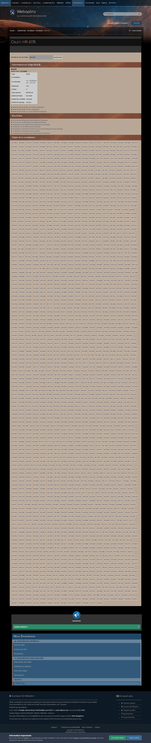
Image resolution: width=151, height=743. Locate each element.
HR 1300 (51, 465)
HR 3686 (85, 433)
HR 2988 (27, 371)
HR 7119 (57, 209)
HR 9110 (102, 473)
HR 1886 (110, 382)
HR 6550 (78, 430)
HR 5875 (106, 315)
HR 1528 (97, 516)
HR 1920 (118, 532)
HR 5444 (35, 327)
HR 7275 (21, 489)
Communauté (48, 3)
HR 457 (83, 473)
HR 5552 (50, 292)
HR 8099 (21, 532)
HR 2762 (62, 170)
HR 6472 (113, 512)
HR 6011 (106, 563)
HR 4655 (71, 496)
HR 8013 (43, 398)
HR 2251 (77, 406)
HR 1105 (127, 205)
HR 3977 (14, 355)
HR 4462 (98, 304)
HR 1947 (109, 489)
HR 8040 (71, 359)
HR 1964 (35, 457)
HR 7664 (106, 386)
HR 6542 (98, 394)
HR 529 (33, 551)
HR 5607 (64, 217)
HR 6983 (91, 260)
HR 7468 (91, 221)
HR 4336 (106, 544)
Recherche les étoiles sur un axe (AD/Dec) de (29, 111)
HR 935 (35, 241)
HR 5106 (21, 563)
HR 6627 (35, 418)
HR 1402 (132, 532)
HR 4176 (43, 433)
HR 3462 (76, 308)
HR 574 (14, 178)
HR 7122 (98, 260)
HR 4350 (77, 260)
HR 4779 (78, 343)
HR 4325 (28, 162)
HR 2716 (41, 504)
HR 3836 (91, 150)
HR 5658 (98, 504)
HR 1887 (98, 170)
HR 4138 (135, 166)
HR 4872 (35, 422)
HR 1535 (78, 378)
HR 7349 (21, 500)
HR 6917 (43, 500)
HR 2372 (125, 524)
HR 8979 (71, 548)
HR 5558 (14, 253)
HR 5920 (120, 433)
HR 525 (133, 390)
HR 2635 (130, 489)
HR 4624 (99, 433)
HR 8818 (78, 500)
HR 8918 (135, 347)
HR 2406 (35, 536)
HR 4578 (112, 355)
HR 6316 (98, 198)
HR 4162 (77, 182)
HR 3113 (133, 170)
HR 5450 (120, 272)
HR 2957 (76, 390)
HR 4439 (105, 296)
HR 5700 (35, 386)
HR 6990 (106, 485)
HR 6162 (113, 375)
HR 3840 (21, 288)
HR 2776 (43, 449)
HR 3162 (98, 312)
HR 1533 (42, 182)
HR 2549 (14, 194)
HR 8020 (99, 386)
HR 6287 (127, 272)
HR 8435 (120, 437)
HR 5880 (99, 512)
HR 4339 (14, 485)
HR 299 (42, 260)
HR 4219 (42, 257)
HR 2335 (90, 323)
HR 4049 (56, 257)
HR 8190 (135, 410)
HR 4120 (57, 245)
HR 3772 (116, 508)
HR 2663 (43, 461)
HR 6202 (21, 339)
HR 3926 (131, 508)
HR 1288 (113, 260)
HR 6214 (64, 410)
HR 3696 (84, 150)
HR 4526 (113, 272)
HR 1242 (64, 202)
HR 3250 (50, 496)
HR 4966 (14, 563)
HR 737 (125, 233)
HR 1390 (119, 241)
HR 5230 (43, 410)
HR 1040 (43, 158)
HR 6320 (78, 422)
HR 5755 (43, 555)
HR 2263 (85, 315)
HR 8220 (64, 473)
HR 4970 (28, 469)
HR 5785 (71, 469)
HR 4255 (28, 382)
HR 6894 (64, 292)
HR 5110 (113, 190)
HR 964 (45, 465)
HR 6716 (57, 453)
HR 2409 (64, 477)
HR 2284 (34, 371)
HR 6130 (50, 386)
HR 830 (90, 516)
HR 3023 (94, 551)
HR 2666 (63, 225)
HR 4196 (91, 174)
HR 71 (132, 520)
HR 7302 (21, 516)
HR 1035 (120, 146)
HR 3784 (134, 284)
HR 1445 (125, 532)
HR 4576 (127, 280)
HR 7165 (14, 268)
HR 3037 (120, 229)
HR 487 (28, 441)
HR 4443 (35, 485)
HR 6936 (70, 257)
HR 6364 (126, 331)
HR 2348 (76, 441)
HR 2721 (21, 343)
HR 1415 (76, 323)
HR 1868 (35, 257)
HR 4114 (92, 142)
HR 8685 (21, 276)
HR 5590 (126, 312)
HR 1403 (77, 414)
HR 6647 (71, 555)
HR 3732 (134, 363)
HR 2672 (85, 186)
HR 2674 (63, 304)
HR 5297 (42, 170)
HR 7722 (106, 422)
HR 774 (56, 457)
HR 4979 (91, 178)
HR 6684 (64, 493)
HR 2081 (21, 544)
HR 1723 (113, 202)
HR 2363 (120, 418)
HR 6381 (64, 386)
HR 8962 (43, 473)
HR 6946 (57, 418)
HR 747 (49, 457)
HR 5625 (78, 512)
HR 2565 (41, 371)
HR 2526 (119, 355)
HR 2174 (99, 418)
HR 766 (63, 481)
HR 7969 (64, 339)
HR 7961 (43, 516)
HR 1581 (63, 414)
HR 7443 (126, 371)
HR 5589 (135, 158)
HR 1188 (91, 237)
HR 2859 (101, 465)
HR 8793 (71, 500)
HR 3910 (35, 363)
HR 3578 (28, 520)
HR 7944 (21, 457)
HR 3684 (50, 162)
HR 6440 (78, 402)
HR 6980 (64, 359)
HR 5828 (99, 528)
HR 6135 (120, 304)
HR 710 (104, 493)
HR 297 (14, 504)
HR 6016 (21, 264)
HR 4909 (83, 504)
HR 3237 (112, 170)
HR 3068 (120, 363)
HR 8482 (92, 548)
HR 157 (78, 296)
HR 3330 (77, 221)
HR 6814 (28, 540)
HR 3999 (91, 351)
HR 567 (85, 237)
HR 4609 (127, 477)
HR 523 (20, 465)
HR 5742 (98, 233)
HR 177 (84, 493)
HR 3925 (98, 406)
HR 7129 (135, 264)
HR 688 (49, 481)
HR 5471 (56, 146)
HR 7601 (50, 315)
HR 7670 (21, 414)
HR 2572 (120, 284)
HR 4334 (21, 284)
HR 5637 (113, 319)
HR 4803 (35, 288)
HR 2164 (112, 481)
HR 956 (45, 551)
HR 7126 (120, 469)
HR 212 (20, 524)
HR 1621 (120, 182)
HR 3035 (28, 205)
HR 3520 (92, 186)
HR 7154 (120, 453)
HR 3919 (49, 182)
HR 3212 (70, 260)
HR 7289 (85, 272)
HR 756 (39, 551)
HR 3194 (91, 390)
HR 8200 (85, 367)
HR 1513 (64, 315)
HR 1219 (133, 402)
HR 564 (63, 489)
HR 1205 (50, 194)
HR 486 (119, 520)
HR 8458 (14, 457)
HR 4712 (127, 249)
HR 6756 (64, 453)
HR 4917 (35, 493)
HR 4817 (92, 162)
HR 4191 (127, 221)
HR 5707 (127, 319)
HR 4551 (122, 335)
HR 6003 (135, 536)
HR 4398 (43, 469)
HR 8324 (98, 221)
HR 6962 (85, 445)
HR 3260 (77, 217)
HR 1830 (58, 465)
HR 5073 (85, 469)
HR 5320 (127, 433)
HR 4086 (85, 253)
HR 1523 (106, 202)
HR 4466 (21, 237)
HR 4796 (99, 477)
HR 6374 (126, 504)
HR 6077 (126, 300)
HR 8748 (106, 166)
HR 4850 (35, 520)
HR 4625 (14, 300)
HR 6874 (57, 327)
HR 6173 (91, 331)
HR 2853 (113, 363)
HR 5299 (77, 241)
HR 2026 (54, 524)
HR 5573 (113, 315)
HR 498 (42, 414)
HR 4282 (120, 406)
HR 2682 (35, 433)
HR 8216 (84, 249)
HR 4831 (35, 166)
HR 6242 (135, 528)
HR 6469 (112, 308)
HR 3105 (98, 363)
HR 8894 (135, 327)
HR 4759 (43, 367)
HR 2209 (35, 174)
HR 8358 (127, 386)
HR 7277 (43, 481)
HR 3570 (105, 406)
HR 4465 (113, 477)
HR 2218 (21, 496)
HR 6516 (77, 249)
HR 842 (111, 532)
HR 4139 (92, 559)
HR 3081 (80, 465)
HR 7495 (99, 202)
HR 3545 (95, 426)
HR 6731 (99, 520)
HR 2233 (21, 375)
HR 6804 (28, 296)
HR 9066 (43, 174)
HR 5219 (14, 170)
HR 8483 (127, 469)
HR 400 (127, 500)
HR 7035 (28, 500)
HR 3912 (106, 158)
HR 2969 (56, 241)
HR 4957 (21, 327)
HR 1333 (69, 323)
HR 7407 (14, 335)
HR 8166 (14, 390)
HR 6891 (57, 202)
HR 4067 (105, 441)
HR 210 (42, 304)
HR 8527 (120, 461)
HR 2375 (127, 229)
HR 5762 (119, 312)
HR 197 (63, 233)
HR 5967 (84, 182)
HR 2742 (63, 190)
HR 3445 (113, 142)
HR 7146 (106, 280)
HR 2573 (14, 520)
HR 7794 (91, 249)
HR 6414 (21, 540)
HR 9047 (78, 359)
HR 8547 (71, 327)
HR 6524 (99, 347)
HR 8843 (57, 382)
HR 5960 (49, 190)
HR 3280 (120, 202)
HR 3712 (49, 268)
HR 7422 (57, 548)
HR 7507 (28, 315)
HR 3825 (77, 146)
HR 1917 (14, 257)
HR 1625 (81, 508)
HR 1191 (98, 445)
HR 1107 (57, 516)
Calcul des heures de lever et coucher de (28, 107)
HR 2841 (28, 461)
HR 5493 (64, 422)
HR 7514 (120, 500)
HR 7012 (21, 174)
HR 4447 (69, 371)
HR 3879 (64, 375)
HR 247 (92, 288)
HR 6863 (78, 437)
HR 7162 (85, 229)
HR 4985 (71, 544)
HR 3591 (28, 154)
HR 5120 (85, 461)
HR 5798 (43, 284)
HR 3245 (91, 406)
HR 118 (21, 225)
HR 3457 (63, 150)
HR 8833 (43, 489)
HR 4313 (57, 280)
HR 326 (27, 465)
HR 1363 (74, 508)
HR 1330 (91, 284)
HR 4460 (64, 162)
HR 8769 (14, 315)
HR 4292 (28, 485)
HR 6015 (71, 520)
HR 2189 (50, 461)
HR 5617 (99, 449)
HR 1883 (84, 351)
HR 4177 (28, 166)
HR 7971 (21, 315)
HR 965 (63, 355)
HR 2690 (70, 406)
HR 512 (113, 520)
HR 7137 (57, 186)
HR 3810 (106, 559)
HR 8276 (35, 516)
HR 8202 (43, 312)
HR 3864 (78, 477)
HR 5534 (92, 512)
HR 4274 (120, 559)
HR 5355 (57, 555)
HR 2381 (50, 280)
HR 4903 (50, 544)
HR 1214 (64, 209)
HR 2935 (106, 418)
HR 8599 (21, 390)
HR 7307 (78, 367)
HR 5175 (50, 563)
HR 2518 (105, 237)
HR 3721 (111, 516)
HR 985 (56, 178)
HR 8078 (106, 548)
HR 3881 (105, 205)
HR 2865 (64, 347)
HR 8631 (113, 410)
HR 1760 (78, 319)
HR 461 (21, 331)
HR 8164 (57, 378)
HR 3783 (35, 559)
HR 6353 (112, 371)
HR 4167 (106, 142)
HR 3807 (127, 257)
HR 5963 (120, 496)
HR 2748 (14, 209)
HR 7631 (64, 382)
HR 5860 (43, 359)
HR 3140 (70, 233)
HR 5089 (127, 142)
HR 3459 (57, 162)
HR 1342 (105, 532)
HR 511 (85, 363)
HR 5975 (64, 555)
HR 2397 (28, 394)
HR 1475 (135, 461)
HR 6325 (99, 375)
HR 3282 (35, 178)
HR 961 (78, 284)
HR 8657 (35, 312)
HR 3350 (98, 205)
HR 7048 (35, 500)
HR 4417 (21, 485)
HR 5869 (106, 449)
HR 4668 (85, 194)
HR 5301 (14, 186)
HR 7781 (14, 441)
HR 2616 (57, 347)
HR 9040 (106, 437)
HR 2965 (35, 449)
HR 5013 (92, 253)
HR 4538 (84, 190)
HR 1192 (116, 473)
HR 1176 (85, 378)
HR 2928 (60, 426)
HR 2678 (77, 268)
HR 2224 (14, 496)
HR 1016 (56, 312)
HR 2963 (92, 418)
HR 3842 (84, 304)
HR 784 (69, 457)
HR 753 (88, 489)
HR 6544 (64, 327)
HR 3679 (63, 241)
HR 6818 (57, 292)
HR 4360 (119, 441)
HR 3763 (14, 382)
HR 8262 (28, 319)
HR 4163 (126, 174)
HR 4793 (50, 512)
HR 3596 (14, 386)
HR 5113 (35, 367)
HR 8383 (105, 182)
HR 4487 (28, 217)
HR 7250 (78, 453)
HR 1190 (113, 166)
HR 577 (126, 520)
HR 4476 (14, 284)
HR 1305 (80, 398)
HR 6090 (120, 563)
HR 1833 (90, 457)
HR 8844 (92, 500)
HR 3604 (87, 465)
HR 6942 (127, 217)
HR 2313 (104, 524)
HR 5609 (98, 308)
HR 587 (70, 308)
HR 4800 (113, 304)
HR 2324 (118, 524)
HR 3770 (127, 296)
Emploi (104, 3)
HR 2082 (101, 335)
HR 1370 (21, 559)
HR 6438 (127, 536)
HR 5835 (112, 504)
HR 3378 (43, 528)
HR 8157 (64, 500)
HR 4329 (87, 335)
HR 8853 (50, 319)
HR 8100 (135, 496)
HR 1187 (56, 481)
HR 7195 (127, 375)
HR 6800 (126, 308)
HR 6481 (71, 410)
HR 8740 (133, 308)
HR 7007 (21, 508)
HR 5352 (21, 481)
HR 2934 (113, 186)
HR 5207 (50, 237)
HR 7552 (127, 253)
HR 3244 (35, 213)
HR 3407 (21, 198)
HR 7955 (127, 154)
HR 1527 (120, 280)
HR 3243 (14, 154)
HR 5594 (50, 410)
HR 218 (67, 398)
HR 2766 (85, 162)
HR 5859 (85, 343)
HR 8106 (99, 422)
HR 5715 (50, 382)
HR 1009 (92, 229)
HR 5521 (105, 390)
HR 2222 (57, 559)
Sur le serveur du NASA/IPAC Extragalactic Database (29, 122)
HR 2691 (94, 465)
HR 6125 (105, 225)
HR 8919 (119, 390)
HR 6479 (71, 386)
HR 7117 (98, 241)
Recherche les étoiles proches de (25, 109)
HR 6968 (78, 300)
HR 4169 (14, 288)
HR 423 (14, 465)
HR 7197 (85, 430)
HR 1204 (64, 198)
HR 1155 (64, 154)
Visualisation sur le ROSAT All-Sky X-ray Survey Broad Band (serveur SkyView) (37, 129)
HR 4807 (28, 410)
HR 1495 (126, 339)
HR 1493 (40, 524)
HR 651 (84, 516)
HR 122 (14, 524)
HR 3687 (55, 504)
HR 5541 (50, 300)
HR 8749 (113, 386)
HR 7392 (85, 410)
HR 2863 (71, 319)
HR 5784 (64, 280)
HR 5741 (43, 292)
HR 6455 (127, 264)
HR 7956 (64, 186)
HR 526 (75, 489)
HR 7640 (14, 304)
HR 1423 (77, 351)
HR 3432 (98, 292)
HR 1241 (27, 524)
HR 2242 (50, 559)
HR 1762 (71, 166)
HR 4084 (113, 237)
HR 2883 (102, 551)
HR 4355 (113, 229)
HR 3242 (57, 461)
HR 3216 (85, 319)
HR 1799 (91, 355)
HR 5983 (127, 496)
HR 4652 (49, 249)
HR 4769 (99, 536)
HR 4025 (84, 217)
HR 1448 (69, 390)
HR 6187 (92, 375)
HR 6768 (78, 410)
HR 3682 (127, 186)
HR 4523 (134, 182)
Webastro (5, 3)
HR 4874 (127, 182)
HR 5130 (57, 469)
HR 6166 (105, 146)
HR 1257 (49, 260)
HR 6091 (71, 292)
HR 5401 (99, 496)
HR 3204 (21, 229)
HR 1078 (69, 481)
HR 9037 (35, 532)
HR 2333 (97, 323)
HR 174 (98, 555)
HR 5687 (92, 347)
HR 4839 (28, 300)
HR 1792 (133, 371)
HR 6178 (47, 30)
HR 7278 (135, 315)
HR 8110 (28, 276)
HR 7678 (113, 367)
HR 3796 (88, 426)
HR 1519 (120, 260)
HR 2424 (43, 347)
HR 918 (49, 170)
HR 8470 (92, 339)
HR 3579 (35, 146)
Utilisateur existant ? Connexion (117, 23)
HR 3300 (102, 508)
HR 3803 (14, 142)
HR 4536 (64, 402)
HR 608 (78, 516)
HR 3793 (57, 536)
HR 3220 (55, 170)
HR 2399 (77, 233)
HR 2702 (21, 178)
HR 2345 (14, 477)
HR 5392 (43, 209)
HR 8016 (14, 272)
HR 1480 (42, 268)
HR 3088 (130, 398)
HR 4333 (124, 426)
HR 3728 (50, 174)
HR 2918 (64, 559)
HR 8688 (99, 280)
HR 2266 (83, 312)
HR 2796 (113, 284)
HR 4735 (132, 323)
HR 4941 (78, 347)
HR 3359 (21, 194)
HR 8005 (64, 296)
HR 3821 (105, 292)
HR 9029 (28, 414)
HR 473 (99, 339)
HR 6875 (64, 237)
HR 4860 (43, 382)
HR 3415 (120, 237)
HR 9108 (120, 343)
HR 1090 (34, 390)
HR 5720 (21, 418)
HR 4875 (99, 544)
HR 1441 (76, 481)
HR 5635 (57, 237)
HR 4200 (78, 158)
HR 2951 (14, 544)
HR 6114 (84, 394)
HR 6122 (99, 469)
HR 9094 (64, 516)
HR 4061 (126, 481)
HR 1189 (35, 272)
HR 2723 (14, 461)
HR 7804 (106, 327)
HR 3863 (120, 249)
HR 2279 (125, 457)
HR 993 (117, 555)
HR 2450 (105, 174)
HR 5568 (35, 430)
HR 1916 (56, 351)
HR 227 (127, 343)
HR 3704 (71, 461)
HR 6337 (120, 190)
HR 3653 (135, 418)
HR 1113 (73, 335)
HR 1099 (21, 406)
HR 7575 (135, 375)
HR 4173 (99, 559)
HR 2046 (116, 551)
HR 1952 (35, 190)
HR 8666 (21, 441)
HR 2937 (14, 158)
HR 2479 (109, 551)
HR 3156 (28, 528)
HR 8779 (50, 233)
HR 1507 (43, 272)
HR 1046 (84, 205)
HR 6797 (134, 394)
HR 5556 (106, 264)
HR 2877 (62, 276)
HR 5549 (57, 493)
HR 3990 (105, 178)
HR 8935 (85, 485)
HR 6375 (119, 331)
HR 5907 (98, 276)
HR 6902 (14, 378)
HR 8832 (120, 327)
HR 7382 (113, 500)
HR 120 (14, 394)
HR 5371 (50, 186)
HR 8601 (35, 489)
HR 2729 (120, 257)
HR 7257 (43, 540)
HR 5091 (92, 449)
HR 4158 (57, 402)
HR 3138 (98, 351)
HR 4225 (64, 536)
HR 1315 (43, 229)
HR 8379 (28, 304)
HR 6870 (77, 257)
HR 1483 (120, 194)
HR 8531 (98, 249)
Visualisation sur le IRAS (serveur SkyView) (26, 131)
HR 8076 (14, 225)
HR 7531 (119, 276)
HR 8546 (91, 241)
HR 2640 (127, 363)
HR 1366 (104, 516)
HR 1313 (28, 406)
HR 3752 (112, 445)
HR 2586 (28, 544)
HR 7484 (50, 489)
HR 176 (63, 540)
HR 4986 (85, 449)
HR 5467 (106, 512)
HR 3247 (83, 308)
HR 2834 (113, 257)
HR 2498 (105, 249)
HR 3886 (118, 323)
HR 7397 (135, 512)
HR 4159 (35, 154)
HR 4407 (106, 433)
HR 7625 (77, 213)
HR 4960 (92, 461)
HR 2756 (56, 260)
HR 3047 (133, 355)
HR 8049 (28, 312)
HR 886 (94, 540)
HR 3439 (91, 225)
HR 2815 (63, 268)
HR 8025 (14, 489)
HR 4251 (84, 233)
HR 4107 (28, 343)
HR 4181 (57, 194)
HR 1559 (71, 516)
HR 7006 (106, 367)
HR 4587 (28, 327)
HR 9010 (14, 312)
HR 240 (106, 359)
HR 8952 (106, 500)
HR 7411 (71, 437)
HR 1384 (110, 493)
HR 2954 (35, 477)
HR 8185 (28, 398)
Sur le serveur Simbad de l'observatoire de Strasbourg (30, 120)
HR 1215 (98, 300)
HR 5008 (62, 504)
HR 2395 (21, 209)
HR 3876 (21, 469)
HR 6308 (92, 520)
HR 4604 (134, 257)
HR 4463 (134, 406)
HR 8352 (78, 555)
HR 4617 (134, 221)
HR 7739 (126, 170)
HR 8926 (113, 182)
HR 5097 (63, 394)
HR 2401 (127, 284)
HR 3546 (35, 544)
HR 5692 (92, 402)
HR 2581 (83, 390)
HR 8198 (120, 386)
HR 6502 (21, 323)
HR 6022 (106, 496)
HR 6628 (42, 178)
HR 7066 (127, 225)
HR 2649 (28, 213)
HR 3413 (85, 477)
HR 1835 (108, 335)
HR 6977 (127, 461)
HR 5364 (83, 170)
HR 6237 (98, 178)
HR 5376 (98, 331)
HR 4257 (85, 142)
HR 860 (133, 343)
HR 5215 (92, 528)
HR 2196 (21, 202)
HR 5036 (92, 496)
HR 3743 (106, 272)
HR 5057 (99, 461)
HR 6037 (113, 433)
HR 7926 (92, 386)
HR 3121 (56, 221)
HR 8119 (120, 367)
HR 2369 (102, 489)
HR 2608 (42, 190)
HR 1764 (55, 390)
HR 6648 (119, 504)
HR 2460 (56, 406)
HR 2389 (50, 229)
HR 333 (20, 371)
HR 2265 (83, 524)
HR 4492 (42, 221)
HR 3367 (76, 276)
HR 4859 (135, 544)
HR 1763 (131, 473)
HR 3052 (120, 351)
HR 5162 (64, 512)
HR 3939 (134, 296)
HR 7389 (99, 430)
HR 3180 (99, 315)
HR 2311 (105, 363)
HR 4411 (64, 544)
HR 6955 (71, 453)
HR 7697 (28, 516)
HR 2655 (14, 363)
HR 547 (77, 473)
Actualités (90, 3)
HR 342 (62, 323)
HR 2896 (57, 253)
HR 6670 (43, 453)
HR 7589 (92, 359)
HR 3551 (78, 253)
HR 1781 (102, 398)
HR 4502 (125, 323)
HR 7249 (35, 323)
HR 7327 (113, 343)
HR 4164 (35, 205)
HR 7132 (78, 363)
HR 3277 (91, 308)
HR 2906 (21, 154)
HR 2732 (87, 551)
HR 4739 (91, 304)
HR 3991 (56, 249)
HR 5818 (43, 430)
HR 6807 (106, 343)
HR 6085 (113, 536)
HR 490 (14, 371)
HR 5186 (21, 308)
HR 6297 (78, 375)
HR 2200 (98, 414)
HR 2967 (48, 331)
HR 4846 (28, 194)
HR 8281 (99, 359)
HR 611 (112, 359)
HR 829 (96, 473)
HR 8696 (28, 351)
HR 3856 (134, 154)
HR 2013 (34, 331)
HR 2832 (21, 461)
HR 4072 (98, 190)
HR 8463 (21, 272)
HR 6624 (78, 461)
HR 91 (52, 335)
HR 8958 (28, 378)
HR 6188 (85, 375)
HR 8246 (113, 437)
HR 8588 (71, 532)
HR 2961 (62, 178)
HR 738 (78, 493)
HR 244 (71, 174)
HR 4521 (70, 241)
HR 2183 (41, 331)
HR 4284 (92, 544)
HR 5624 (92, 469)
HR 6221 (57, 300)
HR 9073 (85, 359)
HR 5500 (135, 559)
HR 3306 (42, 213)
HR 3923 (14, 190)
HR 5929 (135, 477)
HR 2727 (35, 249)
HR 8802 (21, 351)
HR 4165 (112, 312)
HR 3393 (21, 394)
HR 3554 (71, 433)
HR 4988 (85, 544)
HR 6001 (120, 264)
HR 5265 (43, 300)
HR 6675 (133, 178)
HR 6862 (50, 209)
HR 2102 (106, 162)
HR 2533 (28, 375)
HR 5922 (78, 485)
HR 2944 (64, 166)
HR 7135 (28, 339)
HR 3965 (50, 402)
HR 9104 (96, 382)
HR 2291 (48, 371)
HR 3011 (21, 536)
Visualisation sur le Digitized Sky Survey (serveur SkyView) (31, 124)
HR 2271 (119, 481)
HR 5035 (28, 158)
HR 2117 (105, 481)
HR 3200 (14, 512)
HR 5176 (50, 288)
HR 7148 (120, 394)
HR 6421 (76, 331)
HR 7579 (57, 437)
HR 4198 (92, 264)
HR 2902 (91, 190)
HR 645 (14, 249)
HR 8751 (85, 500)
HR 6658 (35, 355)
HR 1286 (49, 414)
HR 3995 (126, 241)
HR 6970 (14, 217)
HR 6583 (14, 323)
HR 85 (104, 209)
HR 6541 (119, 371)
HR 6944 (134, 213)
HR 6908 (43, 445)
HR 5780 (84, 221)
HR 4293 (113, 150)
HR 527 (111, 555)
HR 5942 (71, 280)
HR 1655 (85, 418)
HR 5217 (21, 548)
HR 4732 (119, 174)
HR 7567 (14, 398)
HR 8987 (105, 241)
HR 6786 (78, 520)
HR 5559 (98, 371)
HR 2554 (120, 150)
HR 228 (21, 551)
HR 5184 (35, 563)
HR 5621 (21, 445)
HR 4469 (116, 426)
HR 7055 (92, 410)
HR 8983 (85, 548)
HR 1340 (71, 284)
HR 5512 (50, 367)
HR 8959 (127, 166)
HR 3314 (135, 142)
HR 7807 (113, 548)
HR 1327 (28, 241)
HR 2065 (99, 378)
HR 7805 (21, 398)
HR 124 (49, 351)
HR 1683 (25, 426)
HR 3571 (99, 142)
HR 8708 (127, 485)
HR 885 (78, 292)
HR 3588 (120, 221)
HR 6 (62, 398)
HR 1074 (52, 551)
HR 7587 (14, 241)
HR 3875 (62, 331)
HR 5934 (85, 512)
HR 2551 (28, 449)
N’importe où (129, 14)
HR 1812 (101, 540)
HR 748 (126, 402)
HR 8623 (50, 532)
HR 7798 (85, 339)
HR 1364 (28, 257)
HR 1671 (76, 457)
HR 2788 (21, 402)
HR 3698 (134, 292)
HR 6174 (113, 496)
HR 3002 (49, 221)
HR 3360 (21, 555)
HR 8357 (99, 410)
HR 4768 (21, 300)
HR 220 (40, 335)
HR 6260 (57, 288)
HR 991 (77, 174)
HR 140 (27, 335)
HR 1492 (28, 272)
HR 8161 (135, 437)
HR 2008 (28, 249)
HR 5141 (35, 198)
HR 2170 (131, 493)
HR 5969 (92, 194)
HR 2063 (50, 272)
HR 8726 (21, 190)
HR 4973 (35, 237)
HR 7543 (85, 453)
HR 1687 (66, 551)
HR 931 (119, 359)
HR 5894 (120, 225)
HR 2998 (85, 202)
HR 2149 (14, 375)
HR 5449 (28, 430)
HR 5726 (28, 308)
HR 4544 (83, 371)
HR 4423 (63, 205)
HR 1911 (70, 414)
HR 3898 (42, 205)
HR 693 (34, 524)
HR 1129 (28, 174)
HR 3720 (50, 245)
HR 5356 (78, 528)
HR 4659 (35, 410)
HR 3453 (130, 551)
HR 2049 (70, 221)
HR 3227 (21, 493)
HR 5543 (91, 198)
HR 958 (27, 331)
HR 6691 (57, 430)
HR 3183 (78, 264)
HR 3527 (28, 209)
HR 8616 (71, 378)
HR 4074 (120, 154)
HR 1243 (117, 382)
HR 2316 (125, 359)
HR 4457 (28, 367)
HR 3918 (35, 496)
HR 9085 (49, 323)
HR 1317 (14, 280)
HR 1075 (62, 457)
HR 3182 (113, 249)
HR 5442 (35, 445)
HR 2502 (120, 378)
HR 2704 (35, 394)
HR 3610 (14, 536)
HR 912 (97, 493)
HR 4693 (106, 319)
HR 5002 (21, 182)
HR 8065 (57, 500)
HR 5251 (43, 563)
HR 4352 (120, 158)
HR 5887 (64, 520)
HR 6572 (106, 469)
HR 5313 (43, 198)
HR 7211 (50, 308)
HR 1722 (84, 296)
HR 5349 (35, 233)
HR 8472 (57, 233)
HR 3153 (35, 221)
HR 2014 (124, 473)
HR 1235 (63, 351)
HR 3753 (85, 209)
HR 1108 (67, 508)
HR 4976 (43, 512)
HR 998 (60, 508)
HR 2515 (28, 477)
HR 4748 (135, 280)
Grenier (60, 3)
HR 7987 (21, 260)
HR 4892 (57, 512)
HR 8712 (120, 485)
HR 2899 (127, 378)
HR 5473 (64, 563)
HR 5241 (99, 166)
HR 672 (105, 339)
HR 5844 (43, 363)
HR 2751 (35, 202)
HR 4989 (28, 186)
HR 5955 (71, 402)
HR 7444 (28, 260)
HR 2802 (97, 524)
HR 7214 (50, 500)
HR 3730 (50, 433)
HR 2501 (43, 477)
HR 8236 (57, 339)
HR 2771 (113, 378)
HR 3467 (119, 178)
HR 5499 (64, 485)
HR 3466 (105, 312)
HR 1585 (91, 296)
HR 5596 (91, 371)
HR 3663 (28, 146)
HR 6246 (113, 563)
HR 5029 (120, 449)
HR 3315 (21, 245)
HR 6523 (133, 504)
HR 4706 (91, 268)
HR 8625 (21, 473)
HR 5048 (70, 249)
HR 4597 (120, 544)
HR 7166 (14, 319)
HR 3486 (85, 245)
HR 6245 (78, 229)
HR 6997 (112, 276)
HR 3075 (99, 272)
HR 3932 (48, 504)
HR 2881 (113, 162)
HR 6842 (135, 162)
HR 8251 (92, 453)
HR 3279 (50, 343)
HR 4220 (105, 229)
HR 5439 (71, 528)
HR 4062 (77, 304)
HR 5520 (21, 355)
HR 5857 (105, 308)
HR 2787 (14, 166)
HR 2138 (131, 382)
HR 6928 (92, 422)
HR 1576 (83, 481)
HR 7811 (50, 378)
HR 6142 (113, 253)
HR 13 (28, 390)
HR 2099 (109, 398)
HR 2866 (125, 516)
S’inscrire (137, 23)
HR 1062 (14, 347)
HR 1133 (21, 347)
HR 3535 (28, 493)
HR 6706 (120, 528)
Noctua (36, 3)
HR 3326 (127, 292)
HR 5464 (99, 402)
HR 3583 (14, 528)
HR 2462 (78, 186)
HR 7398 (35, 315)
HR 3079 (127, 194)
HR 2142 (134, 225)
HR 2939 (55, 331)
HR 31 (48, 508)
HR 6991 (14, 264)
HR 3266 (43, 343)
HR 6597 (106, 528)
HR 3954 (102, 426)
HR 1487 (98, 284)
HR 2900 (95, 508)
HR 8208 (43, 351)
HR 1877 (98, 296)
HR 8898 (99, 437)
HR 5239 (85, 496)
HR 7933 (43, 308)
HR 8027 (71, 445)
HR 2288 (78, 315)
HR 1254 (112, 288)
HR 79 (33, 465)
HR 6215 (64, 430)
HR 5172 (127, 162)
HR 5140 (113, 264)
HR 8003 (78, 288)
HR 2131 (83, 323)
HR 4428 (126, 441)
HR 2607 (21, 292)
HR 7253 (78, 327)
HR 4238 (21, 359)
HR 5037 (70, 394)
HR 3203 (28, 402)
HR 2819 (43, 280)
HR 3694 (71, 253)
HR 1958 (105, 284)
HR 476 (49, 355)
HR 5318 (35, 359)
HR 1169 (64, 418)
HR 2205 (28, 202)
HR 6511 (71, 375)
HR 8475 (135, 253)
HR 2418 (76, 312)
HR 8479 (35, 260)
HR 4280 (21, 296)
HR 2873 (126, 445)
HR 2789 (88, 508)
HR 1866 (113, 418)
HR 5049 (28, 386)
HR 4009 (113, 414)
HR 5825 (99, 162)
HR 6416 (64, 300)
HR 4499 (106, 186)
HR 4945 (21, 367)
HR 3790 (132, 524)
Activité (112, 3)
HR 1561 (131, 430)
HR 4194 (62, 371)
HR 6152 (71, 237)
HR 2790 (78, 209)
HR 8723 (135, 422)
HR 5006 (35, 209)
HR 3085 (35, 280)
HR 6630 (21, 142)
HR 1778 (59, 551)
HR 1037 (119, 339)
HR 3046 (85, 166)
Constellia (25, 3)
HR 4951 (127, 406)
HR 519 (85, 300)
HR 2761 (91, 414)
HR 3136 (57, 375)
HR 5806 (106, 461)
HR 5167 (57, 485)
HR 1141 (92, 378)
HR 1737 (49, 304)
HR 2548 (91, 213)
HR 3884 (64, 142)
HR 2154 (57, 264)
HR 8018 (28, 532)
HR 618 (83, 382)
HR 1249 (50, 264)
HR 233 (35, 268)
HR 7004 (113, 461)
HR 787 (20, 504)
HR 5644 (50, 485)
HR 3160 (14, 493)
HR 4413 (21, 221)
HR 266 (56, 323)
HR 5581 (57, 367)
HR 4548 (28, 512)
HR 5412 (134, 304)
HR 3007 (50, 477)
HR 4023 (120, 142)
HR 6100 (105, 276)
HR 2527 (64, 158)
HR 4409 (64, 229)
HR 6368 (113, 544)
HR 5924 (50, 284)
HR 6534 (64, 363)
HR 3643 (84, 154)
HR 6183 (113, 469)
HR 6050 (127, 528)
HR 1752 (62, 441)
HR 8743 (21, 378)
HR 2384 (42, 241)
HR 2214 (43, 536)
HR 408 (35, 276)
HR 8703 (127, 367)
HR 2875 (28, 280)
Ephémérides (77, 3)
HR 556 (76, 540)
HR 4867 (71, 512)
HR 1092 (71, 493)
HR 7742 (135, 469)
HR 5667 (113, 217)
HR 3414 (112, 178)
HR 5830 (14, 437)
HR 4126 (69, 178)
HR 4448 (73, 551)
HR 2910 (90, 524)
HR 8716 (35, 414)
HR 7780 (57, 473)
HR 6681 (43, 548)
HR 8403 (135, 453)
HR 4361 (109, 426)
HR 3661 (115, 335)
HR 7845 (43, 378)
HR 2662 (28, 221)
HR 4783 (91, 276)
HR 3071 (43, 559)
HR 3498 (105, 154)
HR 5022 (43, 493)
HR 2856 (80, 551)
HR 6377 (113, 268)
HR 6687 (99, 343)
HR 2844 (105, 414)
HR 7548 (92, 430)
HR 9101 (43, 457)
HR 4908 (134, 249)
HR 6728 (78, 386)
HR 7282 (119, 308)
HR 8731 (92, 280)
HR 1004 (69, 355)
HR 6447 (78, 449)
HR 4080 (28, 178)
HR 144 (21, 205)
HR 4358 (50, 469)
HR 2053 (91, 363)
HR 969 (71, 198)
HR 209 (71, 473)
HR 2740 (98, 154)
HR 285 (14, 150)
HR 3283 (84, 225)
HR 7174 (78, 548)
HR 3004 (21, 363)
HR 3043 (50, 253)
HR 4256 (127, 414)
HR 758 (113, 245)
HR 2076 (61, 524)
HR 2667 (57, 319)
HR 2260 (113, 213)
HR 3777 (91, 292)
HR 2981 (55, 276)
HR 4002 (91, 481)
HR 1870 (118, 516)
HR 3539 (85, 559)
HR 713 (98, 532)
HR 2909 (28, 496)
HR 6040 (64, 367)
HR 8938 (78, 339)
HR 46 (99, 209)
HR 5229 (35, 555)
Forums (15, 3)
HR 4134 (70, 182)
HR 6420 (50, 445)
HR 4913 (105, 217)
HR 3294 (112, 174)
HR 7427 (21, 319)
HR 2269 (42, 394)
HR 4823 (99, 186)
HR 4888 (70, 150)
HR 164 (132, 276)
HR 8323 (71, 339)
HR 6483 (21, 437)
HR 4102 (49, 146)
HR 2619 (78, 202)
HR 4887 (133, 441)
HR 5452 (50, 430)
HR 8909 (99, 367)
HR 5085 (64, 272)
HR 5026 (35, 300)
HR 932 (14, 182)
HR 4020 (64, 461)
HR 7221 (120, 253)
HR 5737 (78, 469)
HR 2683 (63, 221)
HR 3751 (42, 150)
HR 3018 (127, 260)
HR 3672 (109, 508)
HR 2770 (84, 198)
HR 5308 (112, 331)
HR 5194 (135, 433)
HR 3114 (105, 257)
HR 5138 (14, 339)
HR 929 (82, 489)
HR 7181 (84, 241)
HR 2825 (43, 253)
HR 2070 (47, 524)
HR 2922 (78, 162)
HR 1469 (21, 249)
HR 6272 (28, 453)
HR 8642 (135, 548)
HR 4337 (21, 146)
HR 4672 (43, 485)
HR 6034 (83, 331)
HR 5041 (35, 158)
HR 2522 (70, 268)
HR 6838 (85, 437)
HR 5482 (84, 260)
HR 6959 (57, 308)
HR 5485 (63, 146)
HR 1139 (70, 351)
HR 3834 (43, 166)
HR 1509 (41, 390)
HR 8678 (99, 548)
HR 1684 (105, 221)
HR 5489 (43, 186)
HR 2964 (69, 441)
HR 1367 (43, 264)
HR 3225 (43, 154)
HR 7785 (50, 453)
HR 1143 (113, 158)
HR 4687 (99, 264)
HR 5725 (21, 410)
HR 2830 (55, 371)
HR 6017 (70, 213)
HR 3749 (57, 166)
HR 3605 (14, 233)
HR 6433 (105, 198)
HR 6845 (106, 347)
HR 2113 (21, 158)
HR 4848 (120, 162)
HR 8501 (28, 264)
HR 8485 (113, 154)
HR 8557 (71, 296)
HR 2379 (35, 217)
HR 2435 (98, 150)
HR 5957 (57, 363)
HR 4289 (71, 536)
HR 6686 (43, 296)
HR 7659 (43, 194)
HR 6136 (105, 268)
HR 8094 (127, 347)
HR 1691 (108, 540)
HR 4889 (28, 150)
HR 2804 (71, 477)
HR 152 (14, 213)
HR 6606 (57, 520)
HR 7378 (50, 418)
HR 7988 (113, 453)
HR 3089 (71, 162)
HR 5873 (57, 422)
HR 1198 (55, 441)
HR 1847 (119, 288)
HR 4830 (63, 249)
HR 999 (71, 154)
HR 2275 (98, 182)
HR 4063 (85, 158)
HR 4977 (28, 555)
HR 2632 (67, 426)
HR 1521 (56, 414)
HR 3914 (80, 335)
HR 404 (104, 555)
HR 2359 (21, 449)
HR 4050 (35, 142)
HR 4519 (92, 245)
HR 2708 (14, 292)
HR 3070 (111, 457)
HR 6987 (64, 288)
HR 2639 (70, 225)
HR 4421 (43, 496)
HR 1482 (103, 382)
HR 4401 (71, 209)
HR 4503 (71, 229)
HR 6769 (43, 315)
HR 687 (69, 489)
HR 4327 (43, 217)
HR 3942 (28, 422)
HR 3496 (64, 433)
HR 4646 (127, 213)
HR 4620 (49, 257)
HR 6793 (71, 300)
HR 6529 (14, 418)
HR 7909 (78, 445)
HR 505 (120, 402)
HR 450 (70, 540)
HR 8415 (127, 453)
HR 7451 (113, 422)
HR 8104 (21, 241)
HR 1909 (118, 457)
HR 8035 (99, 327)
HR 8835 (106, 453)
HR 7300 (35, 339)
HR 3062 (50, 347)
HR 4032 (76, 504)
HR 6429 (92, 536)
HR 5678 (14, 308)
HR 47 (92, 445)
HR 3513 (35, 528)
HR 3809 (57, 174)
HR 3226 (28, 170)
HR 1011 (43, 245)
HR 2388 (27, 504)
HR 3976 (56, 205)
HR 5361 (64, 174)
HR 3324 (99, 319)
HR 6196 (70, 190)
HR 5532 (14, 481)
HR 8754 (92, 327)
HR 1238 (122, 540)
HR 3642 (78, 166)
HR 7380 (85, 386)
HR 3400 (21, 382)
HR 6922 (106, 402)
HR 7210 (21, 268)
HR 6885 (78, 237)
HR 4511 (77, 198)
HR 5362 (105, 331)
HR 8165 (50, 339)
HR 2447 (49, 241)
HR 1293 (94, 398)
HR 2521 (53, 426)
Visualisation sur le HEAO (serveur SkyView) (26, 126)
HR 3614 (78, 142)
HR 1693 (62, 390)
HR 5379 (28, 359)
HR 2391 (92, 315)
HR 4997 (35, 186)
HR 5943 (35, 194)
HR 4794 (49, 213)
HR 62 (82, 540)
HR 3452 (69, 170)
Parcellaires (31, 30)
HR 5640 (71, 485)
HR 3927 (120, 414)
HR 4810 (57, 544)
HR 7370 (105, 394)
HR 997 (14, 406)
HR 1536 (83, 457)
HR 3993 (21, 512)
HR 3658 (122, 465)
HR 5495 (28, 229)
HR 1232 (91, 493)
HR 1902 (117, 493)
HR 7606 (127, 437)
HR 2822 (64, 264)
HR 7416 (57, 359)
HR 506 (49, 312)
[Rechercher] (139, 14)
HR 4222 (76, 178)
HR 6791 (106, 194)
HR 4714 (35, 469)
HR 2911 (64, 319)
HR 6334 (28, 182)
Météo (68, 3)
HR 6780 (127, 315)
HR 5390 (21, 253)
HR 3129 (127, 150)
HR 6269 (14, 540)
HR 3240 (49, 205)
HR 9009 (120, 422)
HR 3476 (98, 217)
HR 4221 (28, 233)
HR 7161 (35, 540)
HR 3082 (69, 276)
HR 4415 (120, 245)
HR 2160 (57, 477)
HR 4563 (28, 559)
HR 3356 (14, 469)
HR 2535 (108, 465)
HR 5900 (71, 449)
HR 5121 (50, 555)
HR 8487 (35, 319)
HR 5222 (120, 319)
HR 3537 (98, 257)
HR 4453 (84, 268)
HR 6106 (14, 508)
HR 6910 (105, 371)
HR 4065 (124, 382)
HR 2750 (14, 343)
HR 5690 (28, 548)
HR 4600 (50, 217)
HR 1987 (65, 465)
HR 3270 (50, 154)
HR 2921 (14, 402)
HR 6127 (71, 430)
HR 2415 (132, 359)
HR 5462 (71, 563)
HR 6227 (133, 331)
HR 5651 (133, 174)
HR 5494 (21, 430)
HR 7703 (28, 253)
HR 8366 (85, 288)
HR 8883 (135, 367)
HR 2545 (123, 398)
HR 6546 (49, 150)
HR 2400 (105, 351)
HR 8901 (120, 347)
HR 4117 (57, 343)
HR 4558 (134, 245)
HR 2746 (63, 182)
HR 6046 (71, 367)
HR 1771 (71, 202)
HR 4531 (78, 536)
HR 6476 (35, 453)
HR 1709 (56, 304)
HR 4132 (35, 170)
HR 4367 (85, 536)
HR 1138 (113, 280)
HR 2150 (111, 524)
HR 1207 (105, 260)
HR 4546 (57, 154)
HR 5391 (35, 512)
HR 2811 (116, 489)
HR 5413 (134, 260)
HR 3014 (119, 300)
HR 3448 (14, 359)
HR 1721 (41, 441)
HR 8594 (106, 410)
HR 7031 (85, 280)
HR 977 (32, 426)
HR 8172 (14, 351)
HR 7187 (92, 367)
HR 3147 (98, 481)
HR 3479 (91, 441)
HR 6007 (135, 319)
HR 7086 (57, 540)
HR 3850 (43, 544)
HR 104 (133, 217)
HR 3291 (14, 555)
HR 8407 (35, 351)
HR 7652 (91, 170)
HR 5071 (92, 202)
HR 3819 (14, 198)
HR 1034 (105, 190)
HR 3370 (71, 315)
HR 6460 (131, 209)
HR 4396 (71, 194)
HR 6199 (106, 245)
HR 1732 (92, 272)
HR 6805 (43, 355)
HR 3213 (21, 233)
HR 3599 (124, 508)
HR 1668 (48, 390)
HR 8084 (28, 489)
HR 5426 (64, 528)
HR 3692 (117, 209)
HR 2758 (133, 288)
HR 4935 (71, 343)
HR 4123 (64, 343)
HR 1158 (54, 508)
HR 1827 (76, 524)
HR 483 (28, 190)
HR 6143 (127, 146)
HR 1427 (105, 170)
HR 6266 (120, 536)
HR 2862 (134, 205)
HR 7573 (43, 339)
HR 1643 (21, 280)
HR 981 (21, 335)
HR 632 (35, 508)
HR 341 (89, 473)
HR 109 (126, 276)
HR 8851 (127, 327)
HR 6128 (43, 233)
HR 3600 (111, 323)
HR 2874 (83, 178)
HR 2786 (133, 241)
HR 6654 (35, 308)
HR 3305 (21, 422)
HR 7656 (64, 532)
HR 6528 (50, 359)
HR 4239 (127, 559)
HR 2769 (21, 477)
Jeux (98, 3)
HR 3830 (43, 402)
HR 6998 (106, 520)
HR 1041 (76, 355)
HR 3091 (112, 300)
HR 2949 (43, 162)
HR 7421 (14, 532)
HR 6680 (35, 481)
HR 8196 (84, 257)
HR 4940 (92, 166)
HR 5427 (57, 528)
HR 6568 (28, 437)
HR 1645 (98, 355)
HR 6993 (92, 437)
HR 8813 (43, 532)
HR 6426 (78, 563)
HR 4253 (28, 288)
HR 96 (14, 426)
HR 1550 (35, 406)
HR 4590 (134, 237)
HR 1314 (28, 225)
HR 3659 (43, 142)
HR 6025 (28, 284)
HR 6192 (113, 528)
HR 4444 (76, 371)
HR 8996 (43, 418)
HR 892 (99, 229)
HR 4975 (127, 158)
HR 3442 (42, 225)
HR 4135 (81, 426)
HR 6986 (85, 520)
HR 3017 (50, 142)
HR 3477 (70, 146)
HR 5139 (127, 304)
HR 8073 (64, 445)
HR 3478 (35, 402)
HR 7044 (35, 398)
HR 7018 (127, 422)
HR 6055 (57, 284)
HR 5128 (78, 496)
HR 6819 (99, 253)
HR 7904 (135, 386)
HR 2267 (63, 260)
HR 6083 (106, 253)
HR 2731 (28, 433)
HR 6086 (78, 272)
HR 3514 (113, 296)
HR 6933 (71, 382)
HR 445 (63, 308)
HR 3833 (14, 367)
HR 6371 (70, 205)
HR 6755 (127, 512)
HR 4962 (28, 563)
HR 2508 (127, 202)
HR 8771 (35, 473)
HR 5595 (35, 284)
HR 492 (119, 430)
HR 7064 (49, 178)
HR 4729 (126, 178)
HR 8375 (50, 516)
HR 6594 (133, 312)
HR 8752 (113, 194)
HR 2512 (84, 406)
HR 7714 (120, 375)
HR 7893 (50, 296)
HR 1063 (84, 292)
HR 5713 (127, 544)
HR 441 (56, 489)
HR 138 (42, 323)
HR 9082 (57, 315)
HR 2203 (133, 339)
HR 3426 (98, 146)
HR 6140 (112, 390)
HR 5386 (124, 209)
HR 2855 (126, 355)
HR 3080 (71, 142)
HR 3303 (50, 536)
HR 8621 (35, 229)
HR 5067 (106, 536)
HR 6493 (57, 158)
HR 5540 (63, 257)
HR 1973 (71, 245)
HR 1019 (83, 355)
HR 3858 (76, 170)
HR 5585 (14, 548)
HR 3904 (127, 418)
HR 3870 (98, 225)
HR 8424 (84, 213)
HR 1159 (131, 555)
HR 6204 (56, 213)
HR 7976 (57, 532)
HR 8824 (120, 410)
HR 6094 (71, 272)
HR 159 (46, 335)
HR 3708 (21, 528)
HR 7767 (99, 500)
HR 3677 (21, 520)
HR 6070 (119, 170)
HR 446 (92, 532)
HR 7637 (50, 540)
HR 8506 (85, 532)
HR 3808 (28, 198)
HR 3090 (134, 146)
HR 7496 (133, 300)
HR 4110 (21, 166)
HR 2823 (56, 268)
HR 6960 (35, 245)
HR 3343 (57, 433)
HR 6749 (135, 449)
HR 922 (88, 540)
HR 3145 (105, 150)
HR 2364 (46, 426)
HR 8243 (43, 319)
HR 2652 (98, 213)
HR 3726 (35, 343)
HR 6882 (14, 276)
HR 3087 (132, 516)
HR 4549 (91, 182)
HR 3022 (28, 536)
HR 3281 (78, 433)
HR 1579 (87, 398)
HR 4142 (71, 186)
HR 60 (19, 426)
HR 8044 (35, 378)
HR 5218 (14, 410)
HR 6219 (92, 343)
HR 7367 (113, 394)
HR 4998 (43, 386)
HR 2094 (64, 245)
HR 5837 (105, 233)
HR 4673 (85, 402)
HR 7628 (71, 288)
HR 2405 (78, 245)
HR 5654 (35, 548)
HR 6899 (50, 548)
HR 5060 (77, 394)
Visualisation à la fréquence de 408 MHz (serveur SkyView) (31, 133)
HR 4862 (14, 327)
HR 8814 (135, 485)
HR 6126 (43, 237)
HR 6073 (21, 453)
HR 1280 (115, 540)
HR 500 (126, 190)
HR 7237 (14, 331)
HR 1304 (98, 288)
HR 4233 (50, 520)
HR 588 (34, 335)
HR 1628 (50, 198)
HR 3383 (133, 481)
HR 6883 (64, 548)
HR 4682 (78, 194)
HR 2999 (113, 221)
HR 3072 (83, 441)
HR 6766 (92, 158)
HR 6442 (28, 481)
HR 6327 (92, 563)
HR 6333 (35, 437)
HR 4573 (94, 335)
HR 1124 (109, 473)
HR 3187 (43, 202)
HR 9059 (113, 327)
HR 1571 (35, 253)
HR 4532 (92, 209)
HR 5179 (85, 528)
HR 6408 (85, 563)
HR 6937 (28, 418)
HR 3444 (113, 406)
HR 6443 (106, 375)
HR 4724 (43, 422)
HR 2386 (127, 351)
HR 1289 (58, 335)
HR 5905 (14, 445)
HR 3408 (113, 559)
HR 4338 (21, 213)
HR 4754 (92, 477)
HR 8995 (50, 437)
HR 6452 (99, 194)
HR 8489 (14, 414)
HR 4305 (105, 304)
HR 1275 (28, 347)
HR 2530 (14, 449)
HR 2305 (57, 229)
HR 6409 (50, 327)
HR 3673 (92, 319)
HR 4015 (123, 551)
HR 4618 (77, 154)
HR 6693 (120, 217)
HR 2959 (120, 186)
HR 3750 (85, 264)
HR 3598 (91, 217)
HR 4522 (84, 146)
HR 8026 (120, 548)
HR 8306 (21, 304)
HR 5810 (105, 504)
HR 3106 (57, 449)
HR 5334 (91, 233)
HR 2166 (35, 461)
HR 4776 (131, 426)
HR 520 (119, 198)
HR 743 (71, 217)
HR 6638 (91, 394)
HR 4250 (28, 237)
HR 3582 (21, 186)
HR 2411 (48, 276)
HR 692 (105, 288)
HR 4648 (112, 441)
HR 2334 (77, 225)
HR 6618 (43, 437)
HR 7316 (113, 347)
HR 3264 (57, 496)
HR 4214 (83, 276)
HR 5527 (50, 528)
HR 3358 (64, 253)
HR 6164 (35, 296)
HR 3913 (129, 465)
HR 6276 (64, 469)
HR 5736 (43, 288)
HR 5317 (57, 563)
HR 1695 (56, 225)
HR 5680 (35, 292)
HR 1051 (94, 489)
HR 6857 (134, 268)
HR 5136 (28, 355)
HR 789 (21, 170)
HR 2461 (115, 465)
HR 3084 (91, 154)
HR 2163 (113, 292)
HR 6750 (14, 453)
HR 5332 (78, 280)
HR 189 (89, 382)
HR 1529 (112, 339)
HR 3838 (49, 394)
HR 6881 (85, 422)
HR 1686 (14, 202)
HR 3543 (73, 465)
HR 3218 (135, 378)
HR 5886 (49, 225)
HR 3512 (14, 229)
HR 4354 (106, 477)
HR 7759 (113, 233)
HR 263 (41, 508)
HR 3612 (71, 158)
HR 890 (112, 241)
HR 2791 (131, 233)
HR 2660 (104, 323)
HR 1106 (99, 158)
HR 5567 (127, 449)
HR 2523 (57, 272)
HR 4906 (14, 296)
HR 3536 (71, 347)
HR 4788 (64, 449)
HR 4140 (28, 142)
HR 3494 (28, 292)
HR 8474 (35, 304)
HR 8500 (14, 473)
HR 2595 (127, 245)
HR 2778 (129, 540)
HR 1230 (120, 205)
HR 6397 (120, 315)
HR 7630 (99, 485)
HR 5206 (113, 449)
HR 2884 (69, 524)
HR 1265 (105, 355)
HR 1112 (48, 441)
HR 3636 (50, 449)
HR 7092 (28, 323)
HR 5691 (63, 213)
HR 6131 (14, 260)
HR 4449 (133, 198)
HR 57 (77, 382)
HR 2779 (71, 559)
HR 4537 (56, 150)
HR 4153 (71, 264)
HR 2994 (113, 351)
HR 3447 (57, 142)
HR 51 (113, 430)
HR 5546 (113, 225)
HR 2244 (135, 194)
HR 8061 (126, 390)
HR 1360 (105, 445)
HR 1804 (74, 426)
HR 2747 (123, 489)
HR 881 (91, 300)
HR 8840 (85, 327)
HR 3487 (14, 146)
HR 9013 (113, 198)
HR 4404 (120, 477)
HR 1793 (49, 406)
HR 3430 (50, 202)
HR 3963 (43, 520)
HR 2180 (70, 304)
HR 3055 (91, 146)
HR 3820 (69, 331)
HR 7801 (14, 516)
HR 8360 (127, 410)
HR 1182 (124, 555)
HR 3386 (56, 394)
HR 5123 (14, 430)
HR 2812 (56, 190)
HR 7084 (78, 532)
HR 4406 (35, 347)
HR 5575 (57, 410)
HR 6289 (43, 327)
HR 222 (125, 430)
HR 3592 (92, 433)
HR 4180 (35, 150)
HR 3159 (83, 174)
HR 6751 (120, 512)
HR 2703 (120, 292)
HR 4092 (129, 335)
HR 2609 (135, 202)
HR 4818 (69, 504)
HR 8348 (99, 453)
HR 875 (14, 221)
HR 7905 (50, 473)
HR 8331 (71, 363)
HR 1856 (126, 288)
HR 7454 (57, 296)
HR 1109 (50, 398)
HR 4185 (69, 312)
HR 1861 (91, 257)
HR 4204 (119, 445)
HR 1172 (84, 284)
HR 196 (41, 276)
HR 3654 (64, 194)
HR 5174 (57, 217)
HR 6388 (77, 205)
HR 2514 (21, 433)
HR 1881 (132, 457)
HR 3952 (35, 382)
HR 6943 (85, 555)
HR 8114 (64, 437)
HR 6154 (57, 445)
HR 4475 (21, 217)
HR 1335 (28, 268)
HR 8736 (14, 551)
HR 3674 (14, 237)
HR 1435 (106, 430)
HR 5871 (91, 504)
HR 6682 (56, 182)
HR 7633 (77, 190)
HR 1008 (21, 150)
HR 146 (38, 465)
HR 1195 (113, 146)
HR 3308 (98, 390)
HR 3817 (110, 209)
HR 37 (119, 233)
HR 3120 (39, 426)
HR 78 (27, 551)
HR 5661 (50, 422)
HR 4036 (134, 351)
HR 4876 (134, 414)
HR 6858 (120, 268)
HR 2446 (42, 406)
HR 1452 (98, 237)
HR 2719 (105, 213)
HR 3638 (14, 422)
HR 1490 (97, 457)
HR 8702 (120, 166)
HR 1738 (91, 312)
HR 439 (74, 398)
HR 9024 (127, 548)
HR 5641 (28, 445)
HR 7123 (21, 312)
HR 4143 (57, 198)
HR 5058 (113, 205)
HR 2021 (105, 300)
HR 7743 (64, 378)
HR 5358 (77, 150)
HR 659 (92, 555)
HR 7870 (28, 457)
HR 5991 (71, 422)
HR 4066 (43, 375)
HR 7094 (14, 500)
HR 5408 (64, 496)
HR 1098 (65, 335)
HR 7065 (92, 485)
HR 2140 (126, 198)
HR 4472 (124, 493)
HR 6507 (64, 284)
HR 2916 (133, 445)
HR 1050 (71, 418)
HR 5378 (134, 150)
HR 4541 (116, 398)
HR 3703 (127, 237)
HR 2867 (14, 433)
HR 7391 (113, 485)
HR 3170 (42, 249)
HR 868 (42, 146)
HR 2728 (28, 363)
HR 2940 (84, 414)
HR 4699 (120, 213)
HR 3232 (98, 441)
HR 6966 (28, 508)
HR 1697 (14, 559)
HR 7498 (135, 272)
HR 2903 (35, 375)
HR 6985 (127, 268)
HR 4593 (85, 347)
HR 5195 (50, 363)
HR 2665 (78, 559)
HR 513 (21, 257)
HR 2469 (35, 225)
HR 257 (56, 398)
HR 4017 (14, 245)
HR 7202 (127, 394)
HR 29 (133, 500)
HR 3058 (34, 504)
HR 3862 (135, 186)
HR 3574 (50, 166)
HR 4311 (21, 386)
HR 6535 (113, 402)
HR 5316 (14, 205)
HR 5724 (14, 162)
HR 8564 (28, 473)
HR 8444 (35, 264)
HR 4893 (28, 245)
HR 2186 (63, 406)
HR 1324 (21, 162)
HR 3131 (35, 162)
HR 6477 (99, 245)
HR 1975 (78, 418)
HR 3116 (91, 205)
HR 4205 (98, 174)
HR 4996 (78, 544)
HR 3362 (50, 375)
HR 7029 (35, 182)
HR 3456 (134, 229)
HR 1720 (56, 355)
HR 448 (34, 441)
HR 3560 (104, 457)
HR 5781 (50, 158)
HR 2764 (14, 174)
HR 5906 (98, 268)
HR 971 (63, 312)
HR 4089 (133, 190)
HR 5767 (50, 493)
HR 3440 (120, 296)
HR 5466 (57, 386)
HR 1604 (106, 378)
